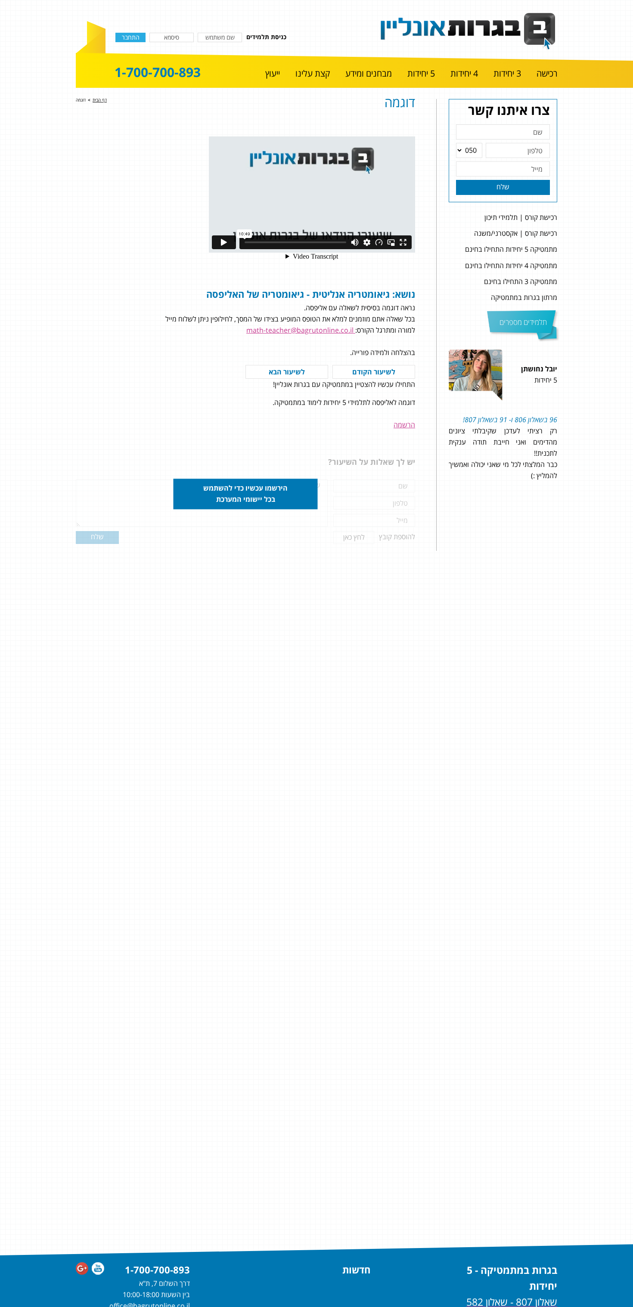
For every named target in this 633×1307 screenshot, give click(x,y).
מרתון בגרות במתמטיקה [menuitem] (524, 297)
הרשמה (404, 424)
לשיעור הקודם (373, 372)
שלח (502, 187)
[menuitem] (547, 74)
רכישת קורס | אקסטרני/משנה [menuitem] (515, 233)
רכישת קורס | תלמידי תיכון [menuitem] (520, 217)
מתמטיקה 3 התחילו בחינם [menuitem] (520, 281)
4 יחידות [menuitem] (464, 73)
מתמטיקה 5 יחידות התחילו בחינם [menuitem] (511, 249)
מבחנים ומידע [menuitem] (368, 73)
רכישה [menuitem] (547, 73)
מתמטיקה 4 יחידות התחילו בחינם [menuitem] (511, 265)
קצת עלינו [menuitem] (312, 73)
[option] (503, 424)
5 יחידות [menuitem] (421, 73)
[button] (567, 424)
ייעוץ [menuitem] (272, 73)
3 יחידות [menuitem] (507, 73)
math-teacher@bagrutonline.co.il (300, 330)
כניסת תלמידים (266, 37)
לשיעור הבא (287, 372)
